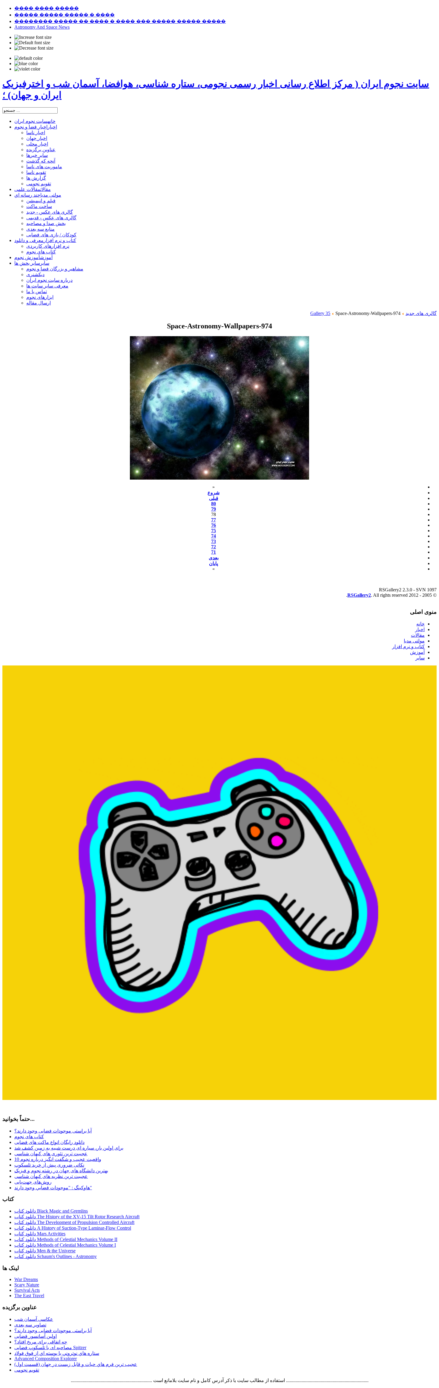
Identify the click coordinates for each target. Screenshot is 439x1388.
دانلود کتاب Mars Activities (39, 1233)
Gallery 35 (320, 313)
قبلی (213, 498)
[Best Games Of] (219, 1098)
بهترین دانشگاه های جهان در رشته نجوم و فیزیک (61, 1170)
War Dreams (26, 1279)
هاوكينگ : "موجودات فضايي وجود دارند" (53, 1187)
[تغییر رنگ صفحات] (28, 58)
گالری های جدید (421, 313)
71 (213, 552)
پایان (213, 563)
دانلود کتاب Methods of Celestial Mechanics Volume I (65, 1245)
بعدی (214, 557)
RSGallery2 (359, 595)
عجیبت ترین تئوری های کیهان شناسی (51, 1153)
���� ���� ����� (46, 8)
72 (213, 546)
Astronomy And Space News (42, 27)
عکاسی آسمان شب (33, 1319)
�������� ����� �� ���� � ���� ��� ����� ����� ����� (120, 21)
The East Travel (29, 1295)
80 (213, 503)
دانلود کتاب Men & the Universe (45, 1250)
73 (213, 541)
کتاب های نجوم (29, 1136)
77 (213, 519)
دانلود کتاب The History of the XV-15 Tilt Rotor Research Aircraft (76, 1216)
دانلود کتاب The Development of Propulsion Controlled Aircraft (74, 1222)
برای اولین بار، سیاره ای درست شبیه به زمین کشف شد (68, 1147)
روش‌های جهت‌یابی (33, 1182)
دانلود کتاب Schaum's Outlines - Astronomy (55, 1256)
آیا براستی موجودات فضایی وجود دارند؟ (53, 1130)
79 (213, 509)
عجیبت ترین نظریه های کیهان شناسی (51, 1176)
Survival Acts (27, 1290)
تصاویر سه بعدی (30, 1324)
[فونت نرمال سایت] (32, 42)
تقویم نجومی (26, 1369)
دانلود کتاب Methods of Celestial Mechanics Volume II (65, 1239)
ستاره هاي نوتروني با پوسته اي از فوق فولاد (56, 1353)
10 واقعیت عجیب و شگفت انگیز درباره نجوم (57, 1159)
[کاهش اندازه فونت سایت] (33, 48)
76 (213, 525)
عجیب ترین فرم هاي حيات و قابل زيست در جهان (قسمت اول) (75, 1364)
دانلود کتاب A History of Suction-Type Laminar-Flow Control (72, 1228)
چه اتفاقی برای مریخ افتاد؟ (40, 1341)
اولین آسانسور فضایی (35, 1336)
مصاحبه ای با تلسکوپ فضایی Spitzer (50, 1347)
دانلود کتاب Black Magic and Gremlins (51, 1210)
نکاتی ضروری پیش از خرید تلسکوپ (49, 1164)
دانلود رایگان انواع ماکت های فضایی (49, 1142)
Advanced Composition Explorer (45, 1358)
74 (213, 535)
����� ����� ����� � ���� (64, 14)
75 (213, 530)
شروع (214, 492)
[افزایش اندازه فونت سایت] (33, 37)
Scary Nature (26, 1284)
